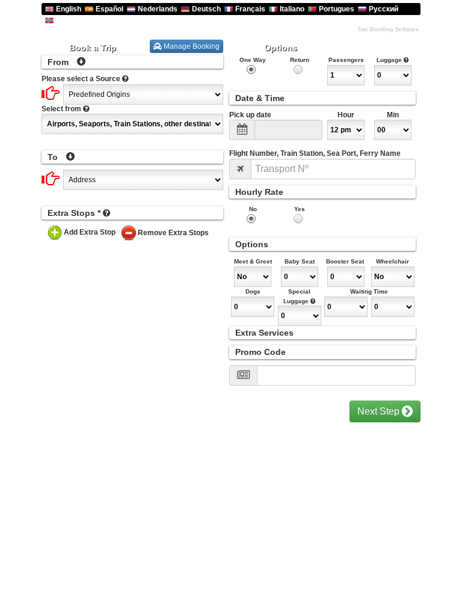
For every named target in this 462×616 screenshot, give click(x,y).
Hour (345, 115)
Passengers (346, 60)
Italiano (292, 9)
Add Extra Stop (90, 232)
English (68, 9)
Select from (61, 109)
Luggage (390, 60)
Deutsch (206, 9)
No (253, 209)
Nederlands (157, 9)
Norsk (66, 20)
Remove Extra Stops (173, 233)
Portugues (336, 9)
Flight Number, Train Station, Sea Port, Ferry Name (315, 153)
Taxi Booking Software (388, 29)
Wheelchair (392, 261)
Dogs (252, 291)
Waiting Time (369, 291)
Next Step (379, 411)
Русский (383, 9)
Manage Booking (191, 46)
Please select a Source (81, 79)
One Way (252, 60)
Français (250, 9)
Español (109, 9)
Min (393, 115)
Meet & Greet (253, 261)
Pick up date (250, 115)
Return (299, 60)
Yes (299, 209)
